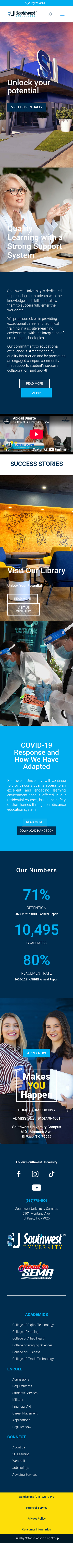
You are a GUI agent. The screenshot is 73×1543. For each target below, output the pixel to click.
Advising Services (24, 1475)
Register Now (21, 1427)
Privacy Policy (37, 1518)
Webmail (18, 1461)
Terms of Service (36, 1507)
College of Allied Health (28, 1338)
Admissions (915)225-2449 (36, 1496)
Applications (21, 1420)
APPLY (36, 393)
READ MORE (34, 383)
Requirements (22, 1386)
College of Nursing (25, 1332)
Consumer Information (36, 1529)
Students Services (25, 1393)
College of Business (26, 1352)
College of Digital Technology (33, 1325)
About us (18, 1447)
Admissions (20, 1379)
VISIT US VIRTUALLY (26, 107)
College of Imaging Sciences (32, 1345)
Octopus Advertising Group (42, 1538)
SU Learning (21, 1454)
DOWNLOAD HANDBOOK (36, 831)
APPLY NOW (36, 1053)
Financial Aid (21, 1406)
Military (17, 1400)
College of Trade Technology (33, 1359)
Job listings (20, 1468)
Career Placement (25, 1413)
